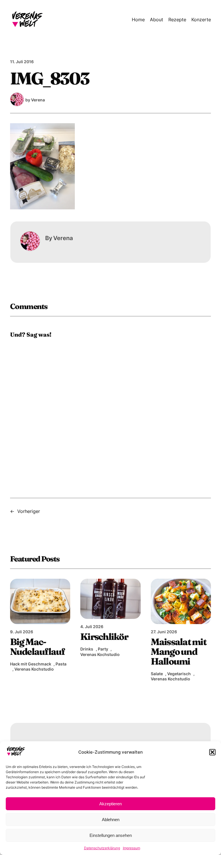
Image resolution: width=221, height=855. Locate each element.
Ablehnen (110, 819)
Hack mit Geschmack (30, 663)
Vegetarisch (179, 673)
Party (103, 648)
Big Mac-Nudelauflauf (37, 647)
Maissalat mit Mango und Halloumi (178, 651)
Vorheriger (28, 511)
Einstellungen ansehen (110, 835)
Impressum (131, 848)
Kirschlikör (104, 637)
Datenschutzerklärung (102, 848)
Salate (157, 673)
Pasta (61, 663)
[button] (212, 752)
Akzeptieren (110, 803)
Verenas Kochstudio (34, 669)
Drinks (86, 648)
